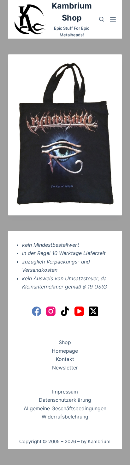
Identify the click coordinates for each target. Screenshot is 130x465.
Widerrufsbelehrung (65, 416)
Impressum (65, 391)
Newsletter (65, 367)
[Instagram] (51, 311)
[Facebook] (36, 311)
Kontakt (65, 359)
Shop (65, 342)
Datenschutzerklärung (65, 400)
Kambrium (99, 441)
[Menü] (113, 19)
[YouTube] (79, 311)
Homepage (65, 351)
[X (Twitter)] (93, 311)
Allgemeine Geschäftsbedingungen (65, 408)
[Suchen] (101, 19)
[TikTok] (65, 311)
